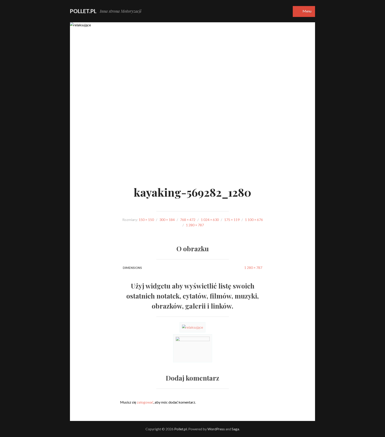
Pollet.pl (83, 11)
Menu (307, 11)
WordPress (216, 429)
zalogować (145, 402)
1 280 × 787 (253, 267)
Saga (235, 429)
